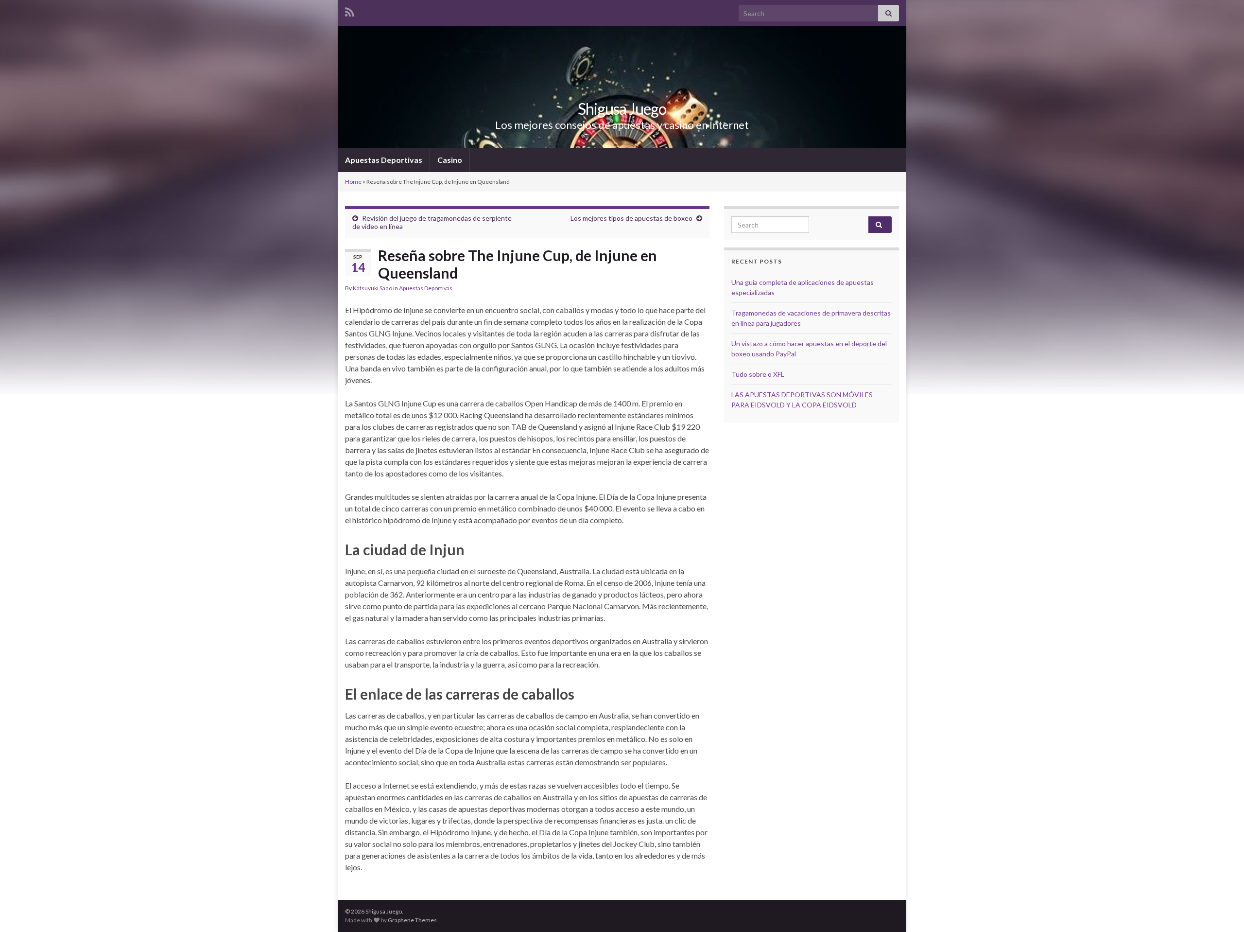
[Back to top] (1222, 910)
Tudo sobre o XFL (757, 374)
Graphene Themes (412, 920)
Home (353, 181)
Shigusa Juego (622, 108)
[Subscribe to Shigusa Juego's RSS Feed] (349, 10)
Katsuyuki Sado (372, 288)
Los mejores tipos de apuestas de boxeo (631, 218)
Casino (449, 159)
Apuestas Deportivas (383, 159)
